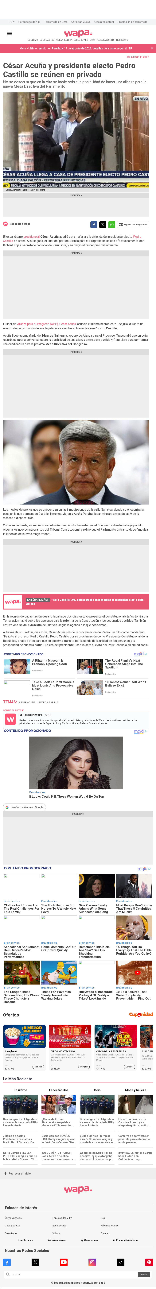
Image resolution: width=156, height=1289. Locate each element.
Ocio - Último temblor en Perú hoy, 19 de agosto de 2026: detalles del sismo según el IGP (76, 48)
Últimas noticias (13, 1218)
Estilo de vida (59, 1225)
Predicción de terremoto (132, 21)
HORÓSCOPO (122, 40)
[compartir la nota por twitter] (102, 224)
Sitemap (105, 1233)
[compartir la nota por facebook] (93, 224)
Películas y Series (110, 1225)
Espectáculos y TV (62, 1218)
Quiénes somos (89, 1240)
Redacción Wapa (20, 223)
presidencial (32, 236)
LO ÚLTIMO (33, 40)
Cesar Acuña (27, 702)
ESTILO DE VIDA (81, 40)
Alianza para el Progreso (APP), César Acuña (46, 324)
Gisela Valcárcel (104, 21)
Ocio (103, 1218)
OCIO (92, 40)
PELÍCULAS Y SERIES (105, 40)
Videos (56, 1233)
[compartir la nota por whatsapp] (111, 224)
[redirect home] (78, 37)
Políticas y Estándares (125, 1240)
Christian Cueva (81, 21)
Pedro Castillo (49, 702)
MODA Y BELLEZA (64, 40)
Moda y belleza (12, 1225)
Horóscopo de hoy (29, 21)
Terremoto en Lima (56, 21)
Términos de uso (57, 1240)
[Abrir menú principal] (9, 33)
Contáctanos (25, 1240)
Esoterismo (11, 1233)
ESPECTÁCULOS (47, 40)
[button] (152, 48)
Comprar (38, 1067)
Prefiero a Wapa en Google (27, 807)
